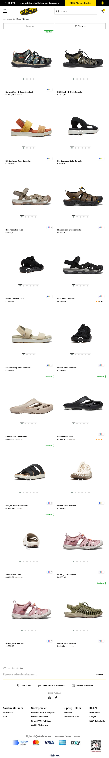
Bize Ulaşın (8, 712)
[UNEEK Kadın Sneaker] (83, 472)
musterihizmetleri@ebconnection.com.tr (39, 3)
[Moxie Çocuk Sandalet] (83, 541)
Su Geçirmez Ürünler (63, 736)
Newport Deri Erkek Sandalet (69, 230)
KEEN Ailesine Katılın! (80, 3)
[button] (22, 215)
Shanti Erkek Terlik (65, 437)
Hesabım (68, 712)
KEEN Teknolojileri (97, 720)
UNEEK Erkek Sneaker (15, 299)
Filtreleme (81, 26)
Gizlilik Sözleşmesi (39, 725)
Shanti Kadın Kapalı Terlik (16, 437)
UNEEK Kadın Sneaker (66, 505)
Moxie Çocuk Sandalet (66, 574)
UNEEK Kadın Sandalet (66, 368)
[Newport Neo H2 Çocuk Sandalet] (31, 58)
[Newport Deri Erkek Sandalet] (83, 196)
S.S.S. (5, 716)
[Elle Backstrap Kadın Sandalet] (31, 127)
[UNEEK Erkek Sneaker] (31, 265)
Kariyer (92, 716)
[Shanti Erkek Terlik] (83, 403)
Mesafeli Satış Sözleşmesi (43, 712)
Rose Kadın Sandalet (14, 230)
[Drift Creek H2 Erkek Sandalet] (83, 58)
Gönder (99, 674)
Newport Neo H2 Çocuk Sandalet (19, 92)
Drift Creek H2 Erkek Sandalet (69, 92)
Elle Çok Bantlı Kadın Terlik (17, 505)
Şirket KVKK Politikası (41, 720)
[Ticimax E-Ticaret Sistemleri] (55, 755)
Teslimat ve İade (71, 716)
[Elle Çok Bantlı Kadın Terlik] (31, 472)
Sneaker (77, 736)
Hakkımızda (94, 712)
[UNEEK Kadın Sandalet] (83, 334)
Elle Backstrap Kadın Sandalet (18, 161)
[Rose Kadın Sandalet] (31, 196)
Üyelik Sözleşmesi (39, 716)
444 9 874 (10, 3)
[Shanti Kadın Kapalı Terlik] (31, 403)
